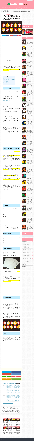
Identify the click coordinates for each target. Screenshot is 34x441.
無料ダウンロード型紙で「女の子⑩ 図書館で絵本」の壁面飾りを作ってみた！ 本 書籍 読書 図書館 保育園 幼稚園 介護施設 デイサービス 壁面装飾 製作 (13, 389)
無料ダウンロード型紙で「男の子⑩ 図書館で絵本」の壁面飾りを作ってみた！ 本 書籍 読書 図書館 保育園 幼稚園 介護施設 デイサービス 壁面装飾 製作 (13, 386)
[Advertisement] (11, 43)
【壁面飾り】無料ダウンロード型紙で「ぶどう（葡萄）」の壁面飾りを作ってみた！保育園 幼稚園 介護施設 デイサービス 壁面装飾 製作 (27, 80)
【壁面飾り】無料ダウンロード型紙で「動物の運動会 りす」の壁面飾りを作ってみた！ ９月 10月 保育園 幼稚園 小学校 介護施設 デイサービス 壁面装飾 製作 (27, 163)
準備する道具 (5, 80)
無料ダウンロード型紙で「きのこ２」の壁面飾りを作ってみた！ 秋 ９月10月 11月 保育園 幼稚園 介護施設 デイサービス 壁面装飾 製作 (27, 93)
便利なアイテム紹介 (13, 7)
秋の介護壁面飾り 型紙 (26, 255)
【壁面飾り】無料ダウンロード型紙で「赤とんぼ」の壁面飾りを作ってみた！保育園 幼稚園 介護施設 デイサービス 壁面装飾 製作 (27, 42)
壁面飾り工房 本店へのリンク (7, 100)
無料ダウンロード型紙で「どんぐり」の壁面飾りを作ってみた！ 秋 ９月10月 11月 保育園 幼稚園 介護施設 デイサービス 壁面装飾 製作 (27, 201)
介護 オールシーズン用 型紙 (27, 258)
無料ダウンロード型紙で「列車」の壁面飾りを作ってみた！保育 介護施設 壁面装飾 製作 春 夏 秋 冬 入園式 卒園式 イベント (27, 220)
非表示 (10, 76)
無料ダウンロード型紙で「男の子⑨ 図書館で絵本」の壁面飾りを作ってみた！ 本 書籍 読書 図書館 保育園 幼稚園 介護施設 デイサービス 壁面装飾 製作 (13, 393)
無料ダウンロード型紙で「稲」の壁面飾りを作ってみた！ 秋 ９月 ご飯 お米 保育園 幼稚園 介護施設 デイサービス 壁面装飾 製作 (27, 214)
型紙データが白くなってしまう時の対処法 (9, 79)
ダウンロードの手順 (6, 78)
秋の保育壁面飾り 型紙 (26, 246)
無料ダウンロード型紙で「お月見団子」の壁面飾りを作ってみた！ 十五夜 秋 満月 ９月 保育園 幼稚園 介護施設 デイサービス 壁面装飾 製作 (27, 117)
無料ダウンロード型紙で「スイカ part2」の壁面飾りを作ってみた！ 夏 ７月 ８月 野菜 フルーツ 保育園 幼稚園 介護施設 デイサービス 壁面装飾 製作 (27, 195)
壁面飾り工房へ (25, 7)
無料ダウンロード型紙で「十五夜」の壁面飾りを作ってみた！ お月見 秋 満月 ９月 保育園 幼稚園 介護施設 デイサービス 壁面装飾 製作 (27, 48)
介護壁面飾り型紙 (8, 7)
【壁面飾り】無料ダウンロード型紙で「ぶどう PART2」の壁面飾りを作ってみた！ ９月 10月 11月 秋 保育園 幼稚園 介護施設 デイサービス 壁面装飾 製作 (27, 150)
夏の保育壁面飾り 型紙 (26, 244)
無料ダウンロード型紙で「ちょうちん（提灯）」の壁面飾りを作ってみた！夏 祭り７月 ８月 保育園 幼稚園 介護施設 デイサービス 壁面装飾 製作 (27, 143)
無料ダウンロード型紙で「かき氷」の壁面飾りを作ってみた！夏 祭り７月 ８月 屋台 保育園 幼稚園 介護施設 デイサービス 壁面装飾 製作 (27, 208)
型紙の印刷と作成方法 (6, 82)
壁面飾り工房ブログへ (21, 7)
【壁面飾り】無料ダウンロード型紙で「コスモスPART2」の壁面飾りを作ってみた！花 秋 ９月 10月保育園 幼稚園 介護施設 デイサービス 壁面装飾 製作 (27, 86)
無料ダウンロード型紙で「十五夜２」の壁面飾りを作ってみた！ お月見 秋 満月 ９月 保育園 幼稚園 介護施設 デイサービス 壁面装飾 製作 (27, 123)
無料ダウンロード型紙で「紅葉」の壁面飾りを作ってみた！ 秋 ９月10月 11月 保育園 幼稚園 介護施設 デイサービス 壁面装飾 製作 (27, 156)
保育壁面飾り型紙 (4, 7)
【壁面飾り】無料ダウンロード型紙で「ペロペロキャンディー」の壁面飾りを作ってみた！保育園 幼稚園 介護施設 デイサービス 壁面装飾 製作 (27, 176)
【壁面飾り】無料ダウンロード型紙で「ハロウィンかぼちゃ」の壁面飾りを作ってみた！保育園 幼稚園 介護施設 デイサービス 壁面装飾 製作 (27, 170)
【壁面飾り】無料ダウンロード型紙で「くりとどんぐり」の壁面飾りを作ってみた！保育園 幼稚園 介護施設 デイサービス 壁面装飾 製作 (27, 67)
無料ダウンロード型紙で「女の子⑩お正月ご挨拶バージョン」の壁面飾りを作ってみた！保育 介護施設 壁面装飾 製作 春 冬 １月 (12, 408)
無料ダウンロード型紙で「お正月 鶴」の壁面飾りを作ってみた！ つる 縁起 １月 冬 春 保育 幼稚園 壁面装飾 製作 (30, 105)
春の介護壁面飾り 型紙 (26, 252)
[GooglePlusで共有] (11, 35)
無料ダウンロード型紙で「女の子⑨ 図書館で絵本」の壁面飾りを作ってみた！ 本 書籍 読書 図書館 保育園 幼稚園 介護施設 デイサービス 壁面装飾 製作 (13, 396)
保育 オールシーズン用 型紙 (27, 249)
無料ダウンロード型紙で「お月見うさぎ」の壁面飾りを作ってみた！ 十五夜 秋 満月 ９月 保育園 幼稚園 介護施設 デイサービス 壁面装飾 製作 (27, 111)
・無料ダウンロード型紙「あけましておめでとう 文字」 (11, 342)
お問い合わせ (29, 7)
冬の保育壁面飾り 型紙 (12, 383)
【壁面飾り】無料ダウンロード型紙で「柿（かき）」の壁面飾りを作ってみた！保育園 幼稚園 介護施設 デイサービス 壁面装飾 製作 (27, 227)
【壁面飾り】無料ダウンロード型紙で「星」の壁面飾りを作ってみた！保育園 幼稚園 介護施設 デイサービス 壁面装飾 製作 (27, 182)
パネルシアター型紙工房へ (17, 7)
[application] (27, 32)
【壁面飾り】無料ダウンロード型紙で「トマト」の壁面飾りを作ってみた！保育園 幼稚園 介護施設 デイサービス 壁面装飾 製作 (27, 189)
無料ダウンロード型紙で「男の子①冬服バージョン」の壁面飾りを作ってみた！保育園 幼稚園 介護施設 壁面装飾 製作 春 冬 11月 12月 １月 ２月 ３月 (11, 411)
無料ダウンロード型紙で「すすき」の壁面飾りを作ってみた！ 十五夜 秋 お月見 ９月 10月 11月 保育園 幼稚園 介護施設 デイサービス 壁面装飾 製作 (27, 55)
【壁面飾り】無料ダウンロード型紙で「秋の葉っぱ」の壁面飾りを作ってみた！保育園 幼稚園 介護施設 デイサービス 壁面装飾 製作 (27, 74)
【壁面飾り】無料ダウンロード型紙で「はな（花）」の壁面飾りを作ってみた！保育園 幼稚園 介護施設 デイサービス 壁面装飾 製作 (27, 137)
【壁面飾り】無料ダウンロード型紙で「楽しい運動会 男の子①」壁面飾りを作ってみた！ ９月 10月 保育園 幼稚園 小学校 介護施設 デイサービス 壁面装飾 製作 (27, 131)
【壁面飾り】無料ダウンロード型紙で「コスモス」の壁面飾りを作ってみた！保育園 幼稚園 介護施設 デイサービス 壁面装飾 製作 (27, 61)
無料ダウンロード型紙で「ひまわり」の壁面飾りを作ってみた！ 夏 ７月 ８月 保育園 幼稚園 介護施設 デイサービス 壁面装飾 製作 (27, 99)
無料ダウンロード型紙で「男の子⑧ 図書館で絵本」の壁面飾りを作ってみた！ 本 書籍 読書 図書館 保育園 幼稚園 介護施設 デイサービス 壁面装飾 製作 (13, 400)
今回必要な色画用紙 (6, 81)
